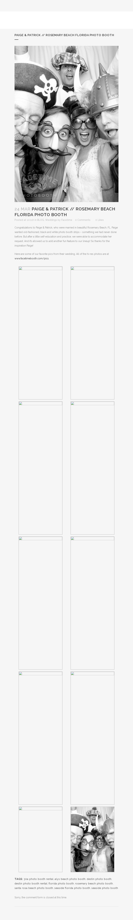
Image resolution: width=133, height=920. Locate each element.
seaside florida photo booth (72, 888)
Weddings (51, 220)
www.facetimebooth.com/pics (32, 258)
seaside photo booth (104, 888)
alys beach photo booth (70, 879)
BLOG (40, 220)
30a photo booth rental (39, 879)
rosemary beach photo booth (94, 883)
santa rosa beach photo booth (34, 888)
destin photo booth (99, 879)
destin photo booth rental (31, 883)
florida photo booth (61, 883)
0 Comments (82, 220)
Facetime (66, 220)
